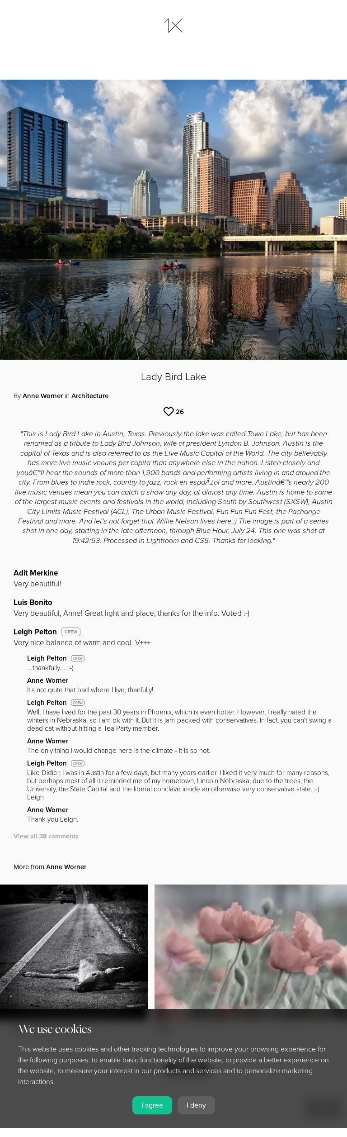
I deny (196, 1105)
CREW (71, 632)
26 (180, 412)
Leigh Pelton (35, 632)
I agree (152, 1105)
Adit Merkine (36, 573)
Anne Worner (43, 396)
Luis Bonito (33, 602)
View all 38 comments (46, 836)
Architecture (89, 396)
